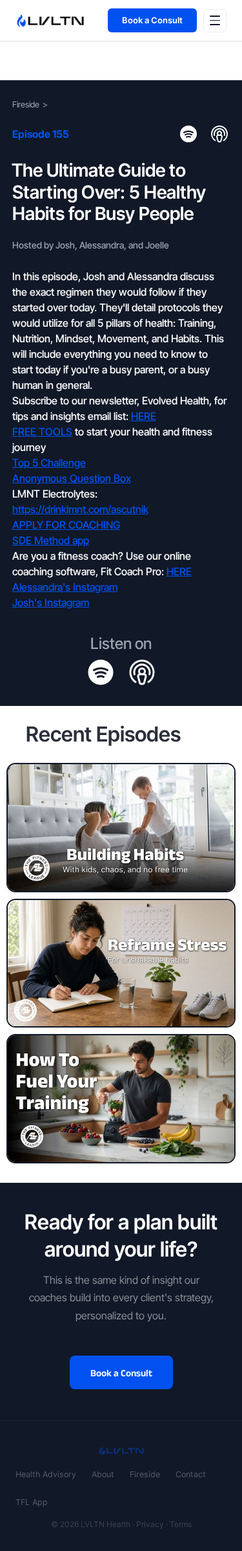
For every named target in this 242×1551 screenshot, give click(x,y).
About (103, 1474)
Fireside (25, 104)
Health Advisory (45, 1474)
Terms (181, 1524)
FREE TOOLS (42, 431)
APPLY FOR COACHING (66, 524)
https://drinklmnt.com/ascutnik (80, 509)
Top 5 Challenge (49, 462)
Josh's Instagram (50, 602)
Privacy (150, 1524)
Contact (191, 1474)
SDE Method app (50, 540)
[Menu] (215, 20)
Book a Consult (152, 20)
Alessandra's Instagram (64, 586)
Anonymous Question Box (71, 478)
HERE (143, 416)
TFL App (31, 1502)
